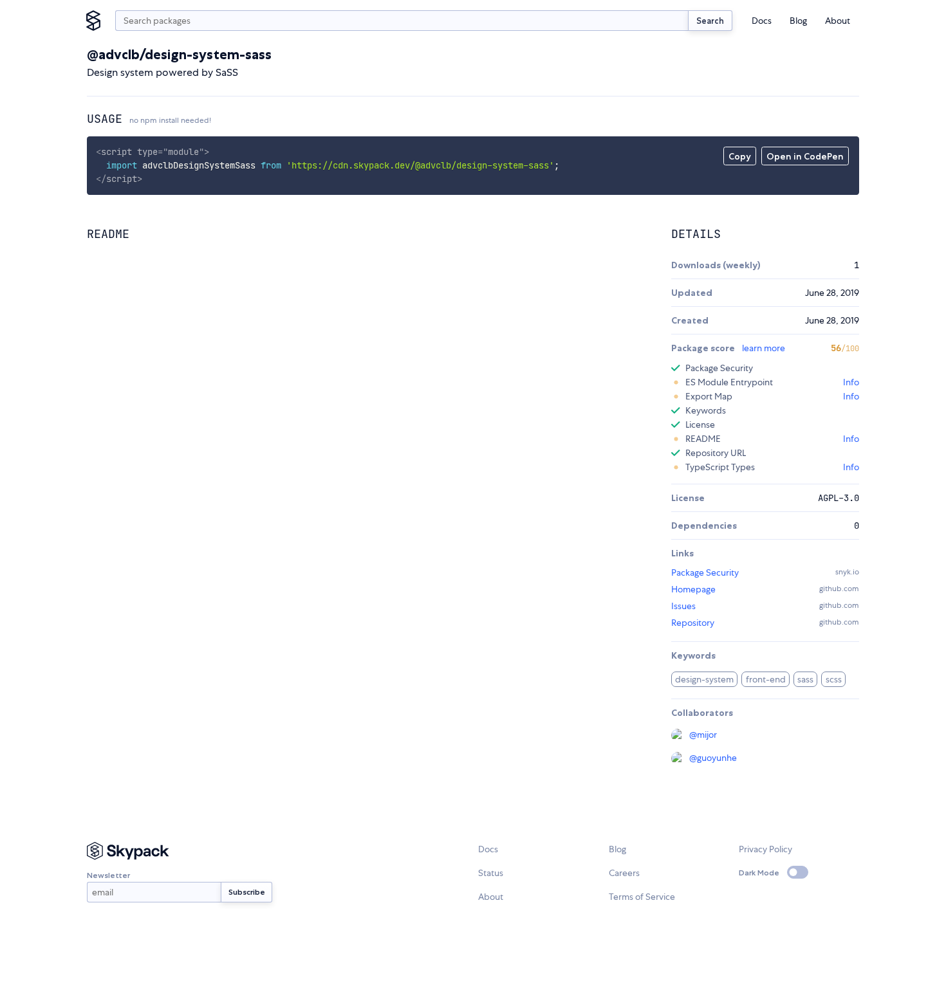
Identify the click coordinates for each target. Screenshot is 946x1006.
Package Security (705, 572)
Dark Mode (759, 872)
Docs (762, 20)
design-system (704, 679)
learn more (763, 348)
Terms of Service (642, 896)
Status (490, 873)
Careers (624, 873)
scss (834, 679)
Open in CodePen (805, 156)
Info (851, 382)
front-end (766, 679)
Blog (798, 20)
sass (805, 679)
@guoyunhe (713, 758)
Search (710, 20)
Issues (683, 606)
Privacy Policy (765, 849)
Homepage (693, 589)
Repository (692, 622)
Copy (739, 156)
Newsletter (108, 875)
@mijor (703, 734)
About (837, 20)
